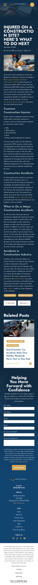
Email (5, 425)
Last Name (7, 412)
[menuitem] (19, 569)
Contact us (10, 288)
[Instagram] (13, 538)
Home (19, 512)
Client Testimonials (19, 521)
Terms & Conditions (19, 530)
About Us (19, 515)
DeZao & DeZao (19, 278)
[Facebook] (21, 538)
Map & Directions (19, 503)
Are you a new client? (10, 432)
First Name (7, 405)
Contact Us (18, 527)
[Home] (18, 4)
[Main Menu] (5, 4)
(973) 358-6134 (19, 487)
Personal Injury (10, 295)
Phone (6, 418)
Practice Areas (18, 518)
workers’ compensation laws (23, 197)
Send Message (19, 468)
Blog (19, 524)
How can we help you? (11, 438)
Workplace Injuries (25, 295)
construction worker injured (13, 102)
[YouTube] (25, 538)
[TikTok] (17, 538)
